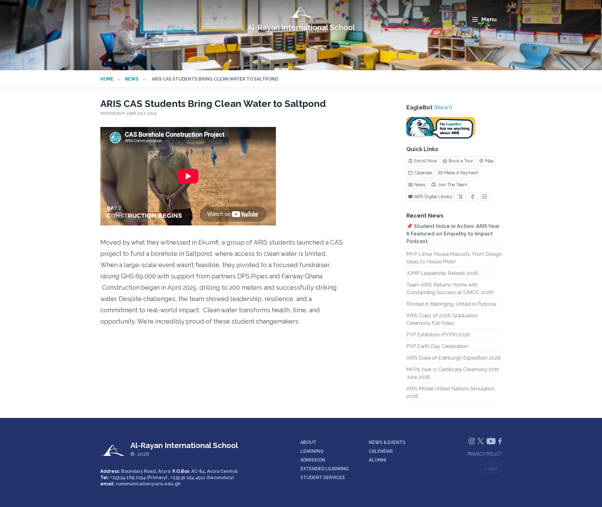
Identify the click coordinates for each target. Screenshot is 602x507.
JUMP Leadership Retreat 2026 (442, 273)
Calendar (423, 172)
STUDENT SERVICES (322, 477)
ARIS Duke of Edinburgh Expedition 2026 (453, 358)
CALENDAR (381, 451)
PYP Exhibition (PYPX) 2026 (438, 335)
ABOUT (308, 442)
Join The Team (452, 184)
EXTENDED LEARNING (324, 468)
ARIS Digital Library (433, 196)
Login (491, 468)
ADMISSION (312, 459)
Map (489, 160)
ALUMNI (377, 459)
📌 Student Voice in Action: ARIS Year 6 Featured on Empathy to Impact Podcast (453, 233)
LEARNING (312, 451)
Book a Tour (461, 160)
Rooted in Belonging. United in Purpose (451, 304)
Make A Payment (461, 172)
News (132, 79)
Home (107, 79)
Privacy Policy (484, 454)
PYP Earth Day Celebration (437, 346)
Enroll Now (425, 160)
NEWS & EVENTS (387, 442)
